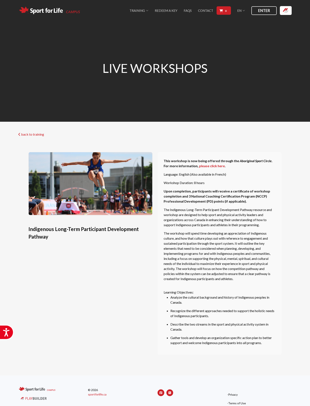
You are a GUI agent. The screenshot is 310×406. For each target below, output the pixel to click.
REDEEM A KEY (166, 10)
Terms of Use (237, 403)
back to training (32, 134)
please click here (212, 166)
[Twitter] (169, 392)
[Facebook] (161, 392)
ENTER (264, 10)
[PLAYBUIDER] (33, 398)
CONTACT (205, 10)
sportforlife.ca (97, 394)
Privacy (233, 394)
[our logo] (50, 10)
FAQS (188, 10)
